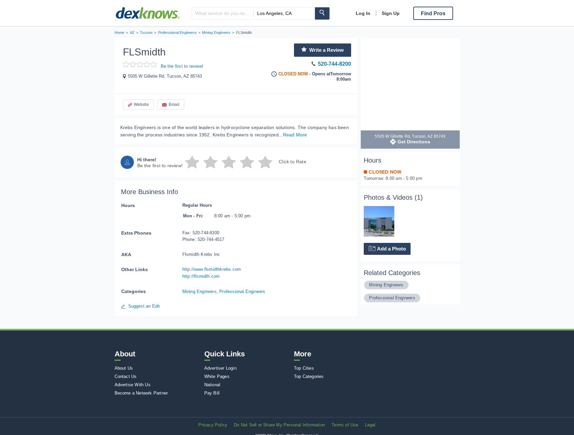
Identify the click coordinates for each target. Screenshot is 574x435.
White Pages (217, 376)
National (212, 384)
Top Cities (304, 368)
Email (174, 104)
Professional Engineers (242, 291)
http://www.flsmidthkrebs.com (211, 269)
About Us (124, 368)
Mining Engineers (199, 291)
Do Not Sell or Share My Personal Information (279, 424)
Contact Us (126, 376)
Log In (363, 13)
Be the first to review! (182, 66)
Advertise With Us (132, 384)
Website (141, 104)
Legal (370, 424)
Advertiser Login (220, 368)
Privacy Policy (212, 424)
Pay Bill (212, 393)
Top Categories (309, 376)
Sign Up (391, 13)
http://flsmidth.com (201, 276)
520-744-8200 (334, 64)
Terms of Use (345, 424)
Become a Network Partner (141, 393)
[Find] (322, 13)
